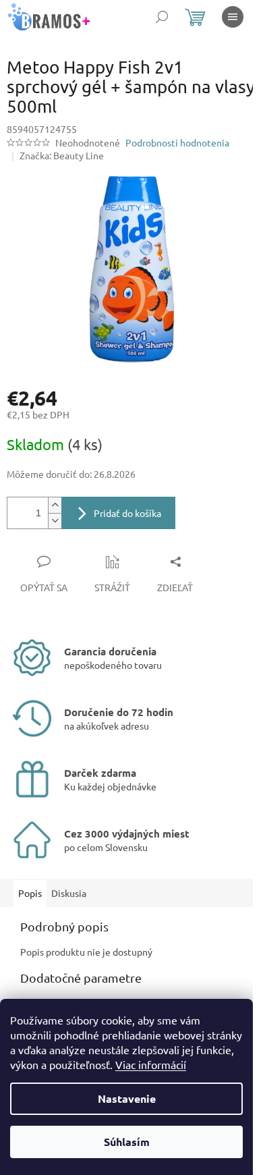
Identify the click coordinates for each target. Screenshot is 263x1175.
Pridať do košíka (127, 513)
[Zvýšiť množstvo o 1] (54, 505)
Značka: (62, 155)
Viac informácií (150, 1064)
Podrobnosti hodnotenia (177, 142)
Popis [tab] (30, 893)
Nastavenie (127, 1098)
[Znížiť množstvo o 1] (54, 520)
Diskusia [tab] (68, 893)
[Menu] (232, 16)
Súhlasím (127, 1142)
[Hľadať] (161, 16)
